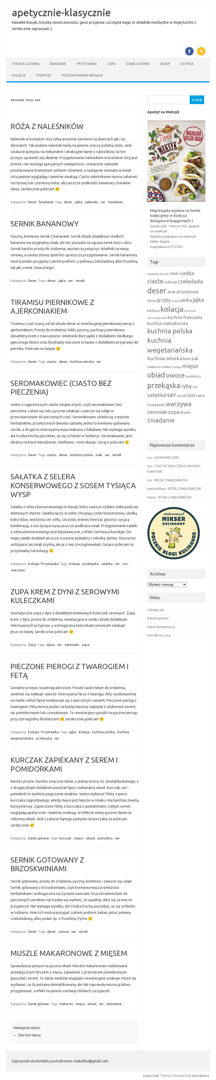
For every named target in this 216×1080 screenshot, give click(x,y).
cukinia (170, 282)
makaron (66, 1004)
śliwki (185, 412)
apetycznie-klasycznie (61, 12)
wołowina (113, 1004)
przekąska (90, 564)
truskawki (156, 405)
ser (103, 202)
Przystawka (87, 63)
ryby (186, 386)
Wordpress (200, 1075)
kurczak (65, 838)
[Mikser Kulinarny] (173, 561)
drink (171, 292)
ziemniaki (72, 644)
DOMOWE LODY (167, 457)
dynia (50, 644)
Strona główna (25, 63)
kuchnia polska (81, 455)
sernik (80, 280)
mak (99, 455)
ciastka (186, 273)
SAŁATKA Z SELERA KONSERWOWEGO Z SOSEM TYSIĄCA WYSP (73, 485)
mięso (78, 838)
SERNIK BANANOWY (45, 224)
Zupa (111, 63)
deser (68, 202)
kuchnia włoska (82, 361)
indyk (175, 300)
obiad (90, 838)
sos (125, 564)
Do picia (187, 63)
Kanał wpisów (158, 618)
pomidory (104, 838)
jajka (78, 202)
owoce (63, 931)
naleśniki (91, 202)
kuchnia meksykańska (167, 323)
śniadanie (115, 202)
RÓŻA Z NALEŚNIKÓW (47, 126)
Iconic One (151, 1075)
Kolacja (19, 75)
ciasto (51, 361)
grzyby (163, 300)
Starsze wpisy (27, 1035)
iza (149, 457)
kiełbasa (153, 310)
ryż (195, 387)
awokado (153, 274)
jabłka (186, 300)
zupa (85, 644)
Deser (165, 63)
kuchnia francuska (185, 317)
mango (177, 367)
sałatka (106, 564)
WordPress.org (158, 635)
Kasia (151, 497)
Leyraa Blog (156, 488)
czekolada (190, 281)
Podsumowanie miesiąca (82, 75)
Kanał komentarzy (161, 627)
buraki (164, 274)
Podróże (43, 75)
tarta (200, 395)
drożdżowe (187, 291)
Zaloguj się (155, 610)
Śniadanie (58, 63)
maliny (167, 367)
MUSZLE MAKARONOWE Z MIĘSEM (69, 953)
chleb (173, 274)
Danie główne (138, 63)
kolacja (74, 564)
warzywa (18, 570)
